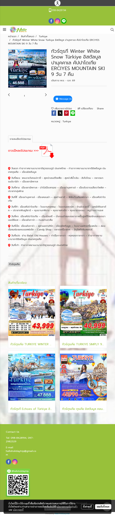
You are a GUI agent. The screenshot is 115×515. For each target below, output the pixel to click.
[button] (111, 29)
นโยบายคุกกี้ (18, 509)
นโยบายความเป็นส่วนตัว (67, 506)
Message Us (65, 98)
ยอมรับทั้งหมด (103, 506)
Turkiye (66, 121)
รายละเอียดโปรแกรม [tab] (20, 139)
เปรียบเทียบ (86, 108)
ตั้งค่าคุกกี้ (87, 506)
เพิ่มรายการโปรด (63, 108)
